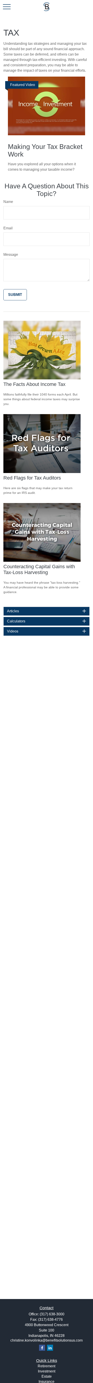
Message (10, 254)
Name (8, 202)
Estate (47, 1376)
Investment (46, 1371)
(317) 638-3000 (52, 1314)
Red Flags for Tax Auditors (32, 478)
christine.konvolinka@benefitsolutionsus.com (46, 1340)
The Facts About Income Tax (34, 384)
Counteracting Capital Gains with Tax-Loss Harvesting (39, 569)
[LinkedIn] (50, 1348)
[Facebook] (42, 1348)
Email (8, 228)
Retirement (46, 1366)
